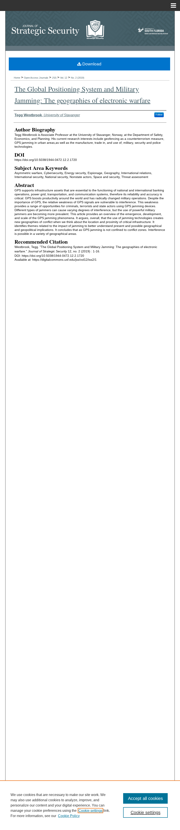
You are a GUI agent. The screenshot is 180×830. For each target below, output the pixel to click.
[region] (90, 805)
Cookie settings (90, 810)
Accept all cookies (145, 798)
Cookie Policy (69, 816)
